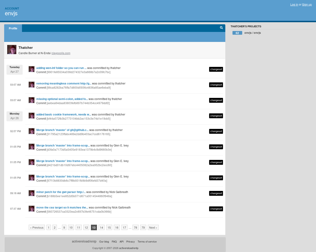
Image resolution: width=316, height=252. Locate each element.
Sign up (307, 4)
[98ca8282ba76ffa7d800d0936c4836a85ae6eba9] (79, 87)
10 (71, 227)
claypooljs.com (61, 53)
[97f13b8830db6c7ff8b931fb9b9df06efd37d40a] (77, 180)
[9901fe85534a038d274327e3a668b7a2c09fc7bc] (78, 72)
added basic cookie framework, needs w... (63, 114)
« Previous (36, 227)
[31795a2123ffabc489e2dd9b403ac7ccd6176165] (78, 134)
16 (116, 227)
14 (101, 227)
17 (124, 227)
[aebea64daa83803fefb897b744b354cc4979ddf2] (78, 103)
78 (135, 227)
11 (78, 227)
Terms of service (147, 241)
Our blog (104, 241)
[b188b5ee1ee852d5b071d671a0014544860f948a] (79, 196)
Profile (13, 28)
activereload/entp (84, 241)
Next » (153, 227)
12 (86, 227)
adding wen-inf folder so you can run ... (61, 68)
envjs (11, 13)
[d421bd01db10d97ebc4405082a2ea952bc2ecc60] (79, 165)
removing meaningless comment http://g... (63, 83)
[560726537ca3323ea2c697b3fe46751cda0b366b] (79, 211)
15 (109, 227)
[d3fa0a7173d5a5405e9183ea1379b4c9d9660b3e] (79, 149)
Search (221, 28)
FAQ (114, 241)
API (122, 241)
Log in (294, 4)
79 (143, 227)
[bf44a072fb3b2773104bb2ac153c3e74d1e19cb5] (78, 118)
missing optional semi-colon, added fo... (62, 99)
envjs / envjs (248, 33)
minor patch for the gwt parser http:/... (61, 192)
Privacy (130, 241)
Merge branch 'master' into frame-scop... (63, 145)
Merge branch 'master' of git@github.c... (62, 130)
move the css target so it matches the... (62, 207)
